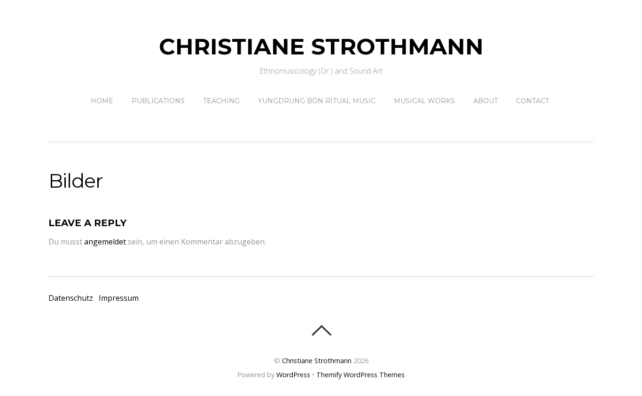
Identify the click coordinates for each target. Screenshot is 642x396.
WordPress (293, 374)
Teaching (221, 101)
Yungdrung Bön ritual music (317, 101)
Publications (158, 101)
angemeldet (105, 241)
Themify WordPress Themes (360, 374)
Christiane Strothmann (317, 360)
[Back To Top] (321, 330)
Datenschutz (70, 298)
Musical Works (424, 101)
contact (532, 101)
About (485, 101)
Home (102, 101)
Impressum (119, 298)
